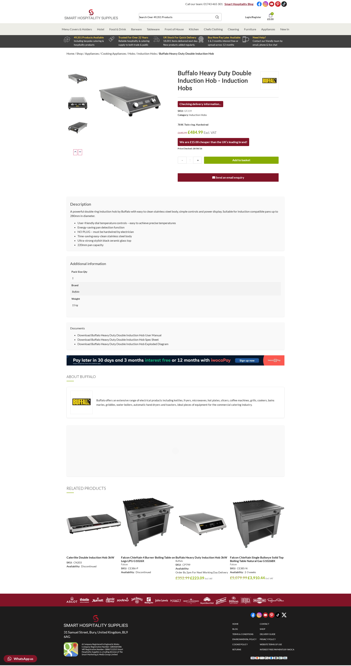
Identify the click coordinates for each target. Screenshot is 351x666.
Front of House (174, 29)
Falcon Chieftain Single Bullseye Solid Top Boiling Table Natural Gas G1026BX (257, 559)
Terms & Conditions (242, 634)
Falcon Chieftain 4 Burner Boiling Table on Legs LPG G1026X (148, 559)
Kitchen (194, 29)
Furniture (250, 29)
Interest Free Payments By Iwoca (277, 649)
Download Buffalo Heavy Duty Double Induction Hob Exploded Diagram (123, 344)
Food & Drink (117, 29)
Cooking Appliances (113, 53)
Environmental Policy (244, 639)
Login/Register (253, 17)
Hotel (100, 29)
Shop (79, 53)
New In (284, 29)
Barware (136, 29)
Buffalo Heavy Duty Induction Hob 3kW (201, 557)
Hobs (131, 53)
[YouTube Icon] (272, 4)
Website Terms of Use (271, 644)
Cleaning (233, 29)
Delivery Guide (267, 634)
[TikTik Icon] (284, 4)
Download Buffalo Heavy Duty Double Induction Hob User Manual (119, 335)
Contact (264, 624)
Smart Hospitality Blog (238, 4)
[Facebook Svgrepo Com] (259, 4)
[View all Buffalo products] (269, 80)
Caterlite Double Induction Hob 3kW (90, 557)
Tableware (153, 29)
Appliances (268, 29)
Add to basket (241, 160)
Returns (236, 649)
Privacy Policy (268, 639)
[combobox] (180, 17)
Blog (235, 629)
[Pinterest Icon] (278, 4)
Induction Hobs (147, 53)
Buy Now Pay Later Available (224, 37)
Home (70, 53)
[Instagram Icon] (265, 4)
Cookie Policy (240, 644)
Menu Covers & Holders (77, 29)
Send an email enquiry (229, 177)
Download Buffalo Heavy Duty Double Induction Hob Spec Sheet (118, 339)
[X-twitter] (284, 615)
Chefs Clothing (213, 29)
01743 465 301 (213, 4)
